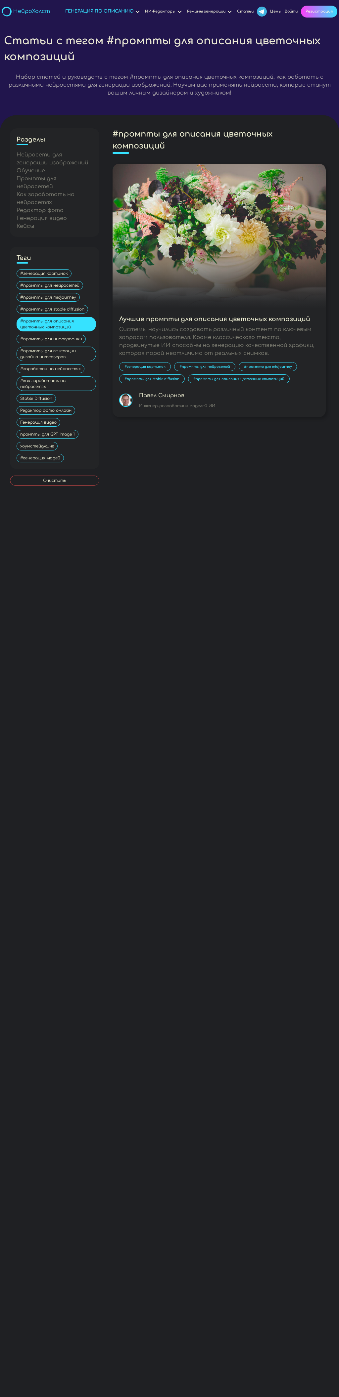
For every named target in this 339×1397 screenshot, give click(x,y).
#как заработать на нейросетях (43, 383)
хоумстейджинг (37, 446)
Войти (291, 11)
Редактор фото (40, 210)
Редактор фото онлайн (46, 410)
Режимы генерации (206, 11)
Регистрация (319, 11)
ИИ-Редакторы (160, 11)
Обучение (31, 171)
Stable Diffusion (36, 398)
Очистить (54, 480)
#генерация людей (40, 458)
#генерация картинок (44, 273)
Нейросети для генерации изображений (52, 159)
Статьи (245, 11)
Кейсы (25, 226)
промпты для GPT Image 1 (47, 434)
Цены (275, 11)
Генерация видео (42, 218)
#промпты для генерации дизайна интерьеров (48, 354)
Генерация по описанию (99, 11)
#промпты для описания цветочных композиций (47, 324)
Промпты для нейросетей (36, 183)
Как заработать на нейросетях (45, 198)
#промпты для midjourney (48, 297)
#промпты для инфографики (51, 339)
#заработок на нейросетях (50, 368)
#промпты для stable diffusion (52, 309)
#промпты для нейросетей (49, 285)
